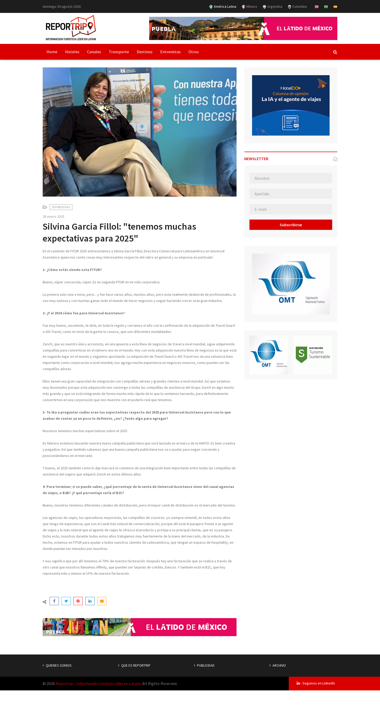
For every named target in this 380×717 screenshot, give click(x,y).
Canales (94, 51)
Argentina (274, 6)
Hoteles (72, 51)
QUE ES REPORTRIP (135, 665)
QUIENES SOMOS (59, 665)
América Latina (224, 6)
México (251, 6)
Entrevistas (170, 51)
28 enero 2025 (53, 216)
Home (52, 51)
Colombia (299, 6)
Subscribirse (291, 224)
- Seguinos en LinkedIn (317, 683)
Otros (193, 51)
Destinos (145, 51)
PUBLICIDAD (206, 665)
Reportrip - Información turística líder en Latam (98, 683)
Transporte (119, 51)
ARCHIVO (279, 665)
